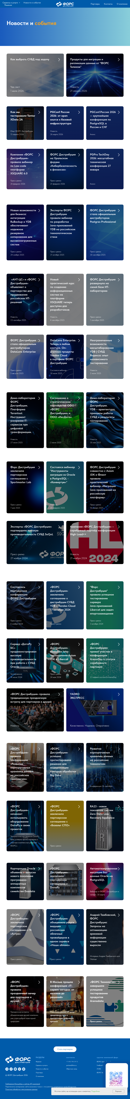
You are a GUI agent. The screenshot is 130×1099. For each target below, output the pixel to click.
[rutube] (11, 1069)
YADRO (77, 695)
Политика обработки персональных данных (21, 1089)
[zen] (15, 1069)
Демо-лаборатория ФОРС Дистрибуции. (22, 415)
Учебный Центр (102, 1065)
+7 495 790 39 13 (72, 1062)
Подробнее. (95, 1091)
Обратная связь (71, 1069)
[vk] (19, 1069)
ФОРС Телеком (102, 1072)
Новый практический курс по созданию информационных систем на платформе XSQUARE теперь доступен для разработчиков (62, 294)
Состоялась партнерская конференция (23, 592)
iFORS (99, 1069)
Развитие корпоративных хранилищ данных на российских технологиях (101, 756)
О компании (122, 4)
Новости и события (32, 2)
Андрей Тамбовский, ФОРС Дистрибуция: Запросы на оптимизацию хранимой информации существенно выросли (103, 930)
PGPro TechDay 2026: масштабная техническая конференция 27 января (101, 162)
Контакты (108, 4)
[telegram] (7, 1069)
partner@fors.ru (71, 1065)
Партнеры (95, 4)
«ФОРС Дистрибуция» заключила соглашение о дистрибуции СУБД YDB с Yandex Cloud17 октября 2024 (62, 598)
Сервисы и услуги (10, 2)
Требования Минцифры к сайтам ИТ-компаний (22, 1084)
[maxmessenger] (23, 1069)
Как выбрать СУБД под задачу (29, 59)
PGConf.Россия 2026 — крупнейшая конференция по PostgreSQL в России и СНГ (103, 119)
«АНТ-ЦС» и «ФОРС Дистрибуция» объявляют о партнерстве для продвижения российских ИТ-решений (23, 291)
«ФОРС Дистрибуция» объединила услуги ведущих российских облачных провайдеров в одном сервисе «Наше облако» (62, 930)
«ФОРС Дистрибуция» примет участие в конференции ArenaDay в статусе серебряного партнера (102, 655)
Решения (8, 5)
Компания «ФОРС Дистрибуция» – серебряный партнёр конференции (92, 530)
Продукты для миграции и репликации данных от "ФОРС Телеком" (89, 63)
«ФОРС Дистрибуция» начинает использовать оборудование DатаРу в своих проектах (20, 818)
